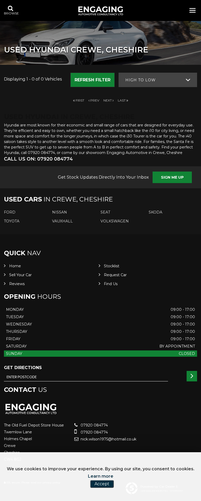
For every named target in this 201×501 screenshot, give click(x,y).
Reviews (17, 283)
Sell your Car (20, 275)
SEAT (105, 212)
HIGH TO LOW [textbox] (140, 80)
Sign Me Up (172, 177)
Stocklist (111, 266)
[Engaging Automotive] (100, 11)
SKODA (155, 212)
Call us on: (38, 159)
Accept (101, 483)
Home (15, 266)
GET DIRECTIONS (23, 367)
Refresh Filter (92, 79)
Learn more (100, 476)
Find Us (111, 283)
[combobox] (158, 80)
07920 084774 (94, 425)
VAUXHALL (62, 221)
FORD (9, 212)
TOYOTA (11, 221)
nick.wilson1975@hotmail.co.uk (108, 439)
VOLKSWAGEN (114, 221)
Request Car (115, 275)
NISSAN (59, 212)
